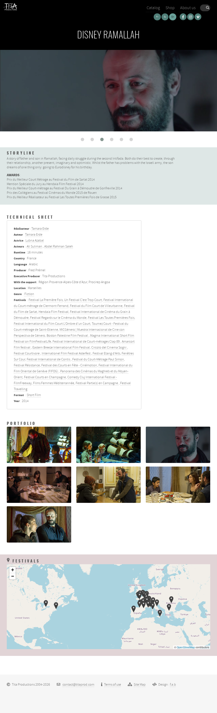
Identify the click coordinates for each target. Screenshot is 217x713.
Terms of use (112, 684)
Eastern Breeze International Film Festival (61, 347)
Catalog (153, 7)
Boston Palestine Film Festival (68, 335)
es (165, 16)
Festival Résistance (27, 365)
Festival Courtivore (27, 353)
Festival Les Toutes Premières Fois (111, 318)
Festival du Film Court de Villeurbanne (96, 306)
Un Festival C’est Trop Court (83, 300)
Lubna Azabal (34, 240)
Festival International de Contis (49, 359)
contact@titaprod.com (78, 684)
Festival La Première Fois (46, 300)
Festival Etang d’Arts (106, 353)
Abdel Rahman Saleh (58, 246)
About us (188, 7)
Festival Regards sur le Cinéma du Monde (58, 318)
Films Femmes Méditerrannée (53, 383)
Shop (170, 7)
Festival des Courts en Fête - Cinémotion (69, 365)
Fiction (29, 294)
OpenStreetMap (186, 647)
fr (157, 16)
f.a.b (173, 684)
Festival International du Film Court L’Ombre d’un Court (52, 324)
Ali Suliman (34, 246)
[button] (82, 139)
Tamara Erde (40, 228)
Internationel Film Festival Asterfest (66, 353)
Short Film (34, 395)
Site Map (140, 684)
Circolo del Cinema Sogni (109, 347)
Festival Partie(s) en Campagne (97, 383)
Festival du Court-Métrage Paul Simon (98, 359)
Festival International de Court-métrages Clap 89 (86, 341)
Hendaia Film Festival (53, 312)
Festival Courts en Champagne (45, 377)
